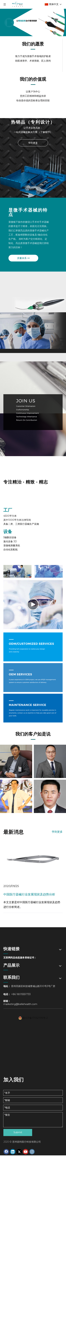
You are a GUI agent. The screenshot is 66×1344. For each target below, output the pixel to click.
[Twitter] (19, 1151)
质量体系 (22, 258)
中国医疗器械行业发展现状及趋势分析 (29, 894)
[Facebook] (6, 1151)
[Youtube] (25, 1151)
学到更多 (33, 142)
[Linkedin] (12, 1151)
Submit (18, 1132)
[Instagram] (32, 1151)
